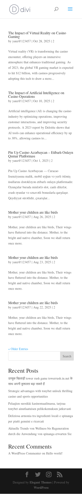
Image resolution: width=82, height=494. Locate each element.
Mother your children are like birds (33, 212)
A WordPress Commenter (24, 453)
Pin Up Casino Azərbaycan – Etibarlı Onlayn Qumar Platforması (40, 154)
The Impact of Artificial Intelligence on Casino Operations (36, 94)
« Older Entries (18, 349)
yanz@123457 (21, 41)
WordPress (41, 487)
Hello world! (54, 453)
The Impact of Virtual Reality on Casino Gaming (37, 34)
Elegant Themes (40, 482)
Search (67, 356)
